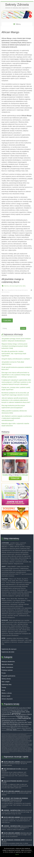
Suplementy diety (20, 286)
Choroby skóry (19, 710)
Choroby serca (12, 710)
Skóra (12, 722)
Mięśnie (29, 714)
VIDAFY (4, 566)
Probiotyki (5, 722)
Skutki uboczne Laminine (11, 762)
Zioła (24, 730)
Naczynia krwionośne (10, 716)
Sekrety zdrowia (9, 286)
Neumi (3, 598)
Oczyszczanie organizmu (11, 718)
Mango (19, 290)
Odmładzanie (6, 720)
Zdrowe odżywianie (7, 699)
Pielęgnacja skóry (21, 720)
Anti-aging (4, 708)
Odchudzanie (24, 290)
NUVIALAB (5, 620)
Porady (4, 673)
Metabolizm (24, 714)
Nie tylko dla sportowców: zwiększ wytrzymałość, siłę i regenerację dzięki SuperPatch (14, 353)
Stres (16, 722)
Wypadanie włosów (20, 728)
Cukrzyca (4, 712)
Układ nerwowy (6, 726)
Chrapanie (25, 710)
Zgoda (17, 854)
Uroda (3, 690)
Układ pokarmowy (15, 726)
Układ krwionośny (26, 724)
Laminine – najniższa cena (11, 810)
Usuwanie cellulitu (6, 728)
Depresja (9, 712)
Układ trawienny (24, 726)
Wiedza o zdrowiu (7, 693)
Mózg (3, 716)
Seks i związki (5, 681)
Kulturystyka (6, 714)
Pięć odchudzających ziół (12, 769)
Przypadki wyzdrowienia (8, 676)
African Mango (7, 290)
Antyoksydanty (11, 708)
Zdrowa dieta (11, 730)
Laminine (15, 713)
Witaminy (13, 728)
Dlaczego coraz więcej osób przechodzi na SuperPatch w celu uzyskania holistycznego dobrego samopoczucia (16, 375)
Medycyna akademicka (8, 661)
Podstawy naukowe (7, 670)
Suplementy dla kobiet (8, 652)
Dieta (16, 290)
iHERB (3, 638)
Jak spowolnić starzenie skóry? (14, 840)
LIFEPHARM (5, 543)
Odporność (13, 720)
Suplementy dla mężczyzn (9, 649)
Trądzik (29, 722)
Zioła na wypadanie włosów (12, 781)
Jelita (27, 712)
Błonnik (13, 290)
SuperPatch (5, 578)
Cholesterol (5, 710)
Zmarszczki (29, 730)
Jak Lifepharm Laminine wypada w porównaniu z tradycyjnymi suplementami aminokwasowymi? (17, 418)
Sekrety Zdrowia (17, 4)
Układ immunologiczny (11, 724)
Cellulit (29, 708)
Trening (4, 687)
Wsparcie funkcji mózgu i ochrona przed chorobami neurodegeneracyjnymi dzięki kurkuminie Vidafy (15, 346)
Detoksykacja (16, 712)
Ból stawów (20, 708)
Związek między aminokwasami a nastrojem (16, 359)
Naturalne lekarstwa (7, 664)
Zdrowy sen (19, 730)
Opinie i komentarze (7, 667)
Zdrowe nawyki (6, 696)
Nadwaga (19, 716)
